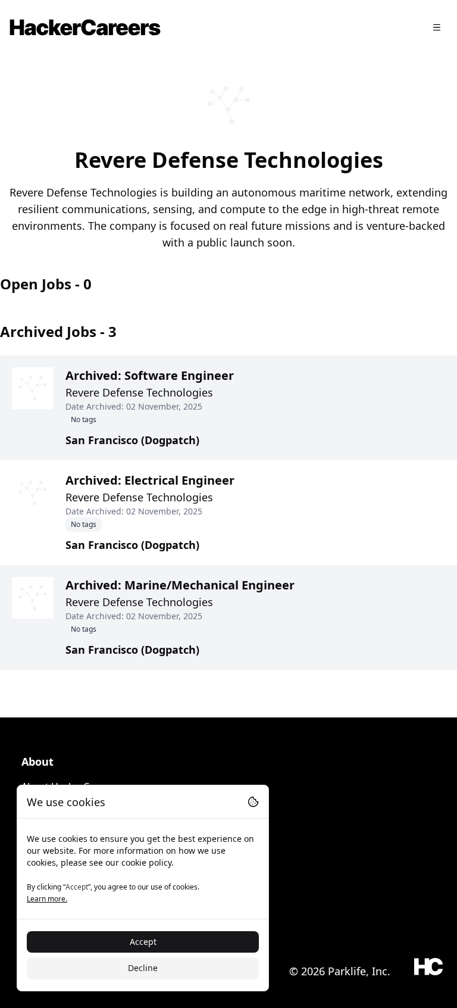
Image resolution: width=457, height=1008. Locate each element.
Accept (143, 941)
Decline (143, 967)
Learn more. (47, 899)
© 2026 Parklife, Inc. (339, 971)
